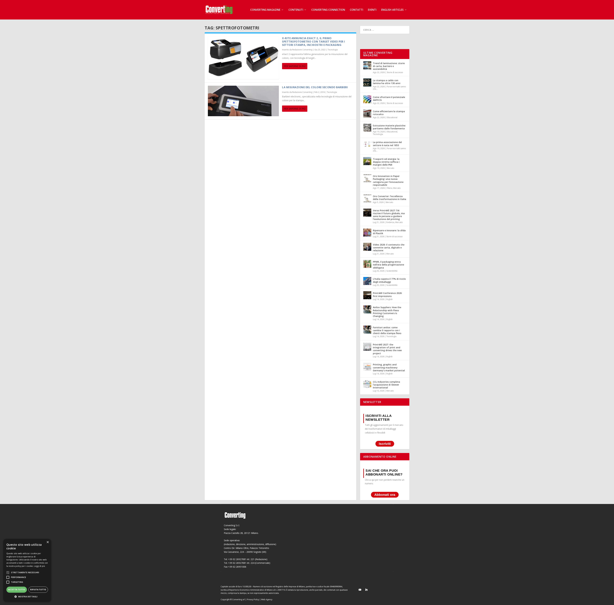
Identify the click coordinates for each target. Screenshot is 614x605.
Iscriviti (385, 444)
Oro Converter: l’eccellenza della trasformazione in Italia (389, 198)
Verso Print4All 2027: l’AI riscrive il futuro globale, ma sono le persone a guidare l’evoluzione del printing (389, 215)
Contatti (356, 10)
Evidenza (390, 222)
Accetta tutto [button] (16, 589)
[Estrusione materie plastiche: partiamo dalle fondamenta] (367, 128)
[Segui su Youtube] (359, 589)
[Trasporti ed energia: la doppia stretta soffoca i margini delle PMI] (367, 161)
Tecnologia (333, 49)
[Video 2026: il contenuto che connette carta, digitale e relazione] (367, 247)
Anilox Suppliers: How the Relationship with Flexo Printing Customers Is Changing (387, 312)
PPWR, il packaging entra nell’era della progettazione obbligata (388, 264)
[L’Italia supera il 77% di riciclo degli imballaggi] (367, 281)
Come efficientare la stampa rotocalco (389, 113)
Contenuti (295, 10)
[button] (27, 597)
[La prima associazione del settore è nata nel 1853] (367, 144)
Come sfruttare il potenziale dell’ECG (389, 98)
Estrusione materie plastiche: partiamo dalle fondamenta (389, 127)
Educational (392, 117)
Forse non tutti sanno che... (389, 87)
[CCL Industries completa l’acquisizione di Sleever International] (367, 384)
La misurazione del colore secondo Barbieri (315, 87)
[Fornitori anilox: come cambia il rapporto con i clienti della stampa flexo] (367, 330)
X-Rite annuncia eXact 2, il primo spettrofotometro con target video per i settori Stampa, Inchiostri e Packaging (313, 41)
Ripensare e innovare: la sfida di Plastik (389, 232)
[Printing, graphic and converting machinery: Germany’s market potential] (367, 367)
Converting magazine (265, 10)
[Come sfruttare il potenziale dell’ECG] (367, 99)
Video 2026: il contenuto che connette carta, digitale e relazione (388, 247)
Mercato (390, 168)
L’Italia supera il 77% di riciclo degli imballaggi (389, 280)
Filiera (389, 188)
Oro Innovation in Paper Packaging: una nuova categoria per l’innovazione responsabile (388, 180)
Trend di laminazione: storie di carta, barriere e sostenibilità (389, 66)
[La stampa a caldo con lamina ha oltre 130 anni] (367, 82)
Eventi (372, 10)
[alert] (27, 570)
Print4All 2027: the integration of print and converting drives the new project (387, 349)
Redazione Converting (302, 49)
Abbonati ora (384, 494)
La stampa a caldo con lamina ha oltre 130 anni (386, 82)
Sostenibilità (391, 270)
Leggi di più (39, 566)
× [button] (47, 542)
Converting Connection (328, 10)
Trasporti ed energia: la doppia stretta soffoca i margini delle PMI (386, 161)
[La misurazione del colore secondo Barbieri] (243, 101)
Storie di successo (395, 72)
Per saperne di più (294, 66)
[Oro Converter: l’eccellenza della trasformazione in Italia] (367, 198)
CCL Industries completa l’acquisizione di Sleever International (386, 384)
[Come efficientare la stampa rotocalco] (367, 113)
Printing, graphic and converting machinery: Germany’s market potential (389, 367)
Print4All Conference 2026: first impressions (387, 294)
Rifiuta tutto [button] (38, 589)
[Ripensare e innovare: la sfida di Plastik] (367, 233)
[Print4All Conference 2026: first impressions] (367, 295)
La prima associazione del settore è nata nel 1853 (387, 144)
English (389, 299)
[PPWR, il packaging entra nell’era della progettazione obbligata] (367, 264)
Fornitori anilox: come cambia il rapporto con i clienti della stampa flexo (387, 330)
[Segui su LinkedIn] (366, 589)
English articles (392, 10)
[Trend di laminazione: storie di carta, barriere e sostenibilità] (367, 65)
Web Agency (266, 599)
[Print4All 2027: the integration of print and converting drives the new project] (367, 347)
